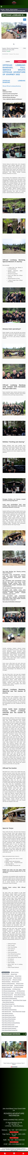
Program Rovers (11, 1034)
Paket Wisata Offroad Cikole (8, 1021)
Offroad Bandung (5, 974)
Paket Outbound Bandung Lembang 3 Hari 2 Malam (14, 1064)
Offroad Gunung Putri (6, 979)
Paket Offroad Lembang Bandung (9, 1009)
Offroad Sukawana (17, 978)
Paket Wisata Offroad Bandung (8, 1019)
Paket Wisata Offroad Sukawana (9, 1028)
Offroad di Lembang (17, 979)
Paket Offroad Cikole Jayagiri (18, 1011)
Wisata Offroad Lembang (19, 994)
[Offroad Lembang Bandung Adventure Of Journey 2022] (14, 30)
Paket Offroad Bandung (19, 1006)
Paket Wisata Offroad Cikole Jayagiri (10, 1026)
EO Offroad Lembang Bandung (8, 991)
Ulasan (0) (20, 61)
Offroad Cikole (14, 974)
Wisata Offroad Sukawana (8, 1002)
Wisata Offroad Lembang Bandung (12, 86)
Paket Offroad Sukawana (7, 1013)
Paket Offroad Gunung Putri (8, 1015)
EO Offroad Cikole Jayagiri (8, 993)
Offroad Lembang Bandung (8, 976)
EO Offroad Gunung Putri (7, 994)
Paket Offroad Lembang (7, 1006)
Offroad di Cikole (15, 981)
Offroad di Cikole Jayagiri (7, 985)
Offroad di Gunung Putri (7, 987)
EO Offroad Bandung (6, 989)
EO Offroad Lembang (18, 987)
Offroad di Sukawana (18, 985)
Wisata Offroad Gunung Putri (8, 1004)
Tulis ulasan (16, 54)
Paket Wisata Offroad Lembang (9, 1017)
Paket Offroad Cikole (6, 1007)
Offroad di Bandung (6, 981)
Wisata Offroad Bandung (7, 996)
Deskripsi (8, 61)
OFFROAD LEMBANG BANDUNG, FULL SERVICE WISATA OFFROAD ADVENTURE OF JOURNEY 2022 (14, 70)
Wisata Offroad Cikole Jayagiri (19, 1000)
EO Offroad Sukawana (20, 993)
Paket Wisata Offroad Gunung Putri (9, 1030)
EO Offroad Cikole (16, 989)
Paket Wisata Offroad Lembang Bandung (11, 1022)
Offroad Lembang (14, 972)
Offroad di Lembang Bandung (8, 983)
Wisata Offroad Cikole (19, 996)
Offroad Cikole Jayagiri (7, 978)
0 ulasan (11, 54)
